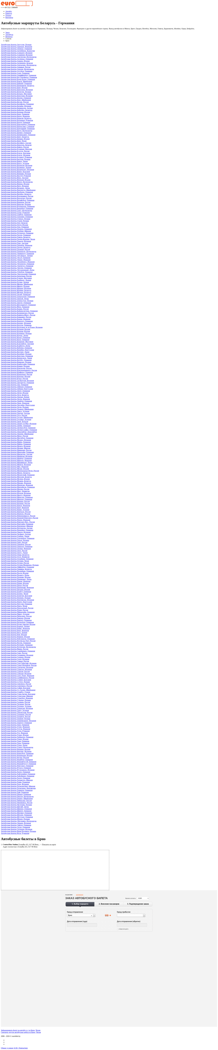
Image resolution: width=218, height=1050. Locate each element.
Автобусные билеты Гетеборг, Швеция (16, 231)
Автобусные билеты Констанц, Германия (17, 356)
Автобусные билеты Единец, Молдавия (16, 278)
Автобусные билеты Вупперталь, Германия (18, 206)
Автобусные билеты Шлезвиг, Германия (16, 813)
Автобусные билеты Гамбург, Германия (16, 215)
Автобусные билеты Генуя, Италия (14, 225)
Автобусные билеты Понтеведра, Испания (17, 600)
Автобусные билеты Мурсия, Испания (16, 493)
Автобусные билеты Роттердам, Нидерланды (18, 647)
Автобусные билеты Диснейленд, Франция (18, 262)
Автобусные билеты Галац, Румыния (15, 213)
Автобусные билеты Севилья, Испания (16, 674)
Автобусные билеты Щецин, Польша (15, 819)
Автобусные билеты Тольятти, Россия (15, 717)
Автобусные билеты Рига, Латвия (14, 633)
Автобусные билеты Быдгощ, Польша (15, 159)
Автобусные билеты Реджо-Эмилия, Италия (18, 624)
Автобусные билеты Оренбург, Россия (16, 544)
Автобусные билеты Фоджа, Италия (15, 758)
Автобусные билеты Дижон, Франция (15, 260)
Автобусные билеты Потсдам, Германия (16, 604)
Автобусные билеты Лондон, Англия (15, 413)
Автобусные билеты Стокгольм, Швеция (17, 696)
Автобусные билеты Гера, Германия (15, 227)
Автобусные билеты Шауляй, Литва (15, 807)
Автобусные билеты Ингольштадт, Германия (18, 305)
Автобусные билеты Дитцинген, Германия (17, 264)
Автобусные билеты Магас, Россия (14, 436)
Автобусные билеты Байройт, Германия (16, 83)
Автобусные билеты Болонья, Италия (15, 112)
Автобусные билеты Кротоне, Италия (15, 376)
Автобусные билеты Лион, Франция (15, 403)
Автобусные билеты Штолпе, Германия (16, 815)
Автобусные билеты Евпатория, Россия (16, 276)
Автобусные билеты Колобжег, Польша (16, 354)
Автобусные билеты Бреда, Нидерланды (16, 131)
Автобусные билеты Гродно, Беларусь (15, 247)
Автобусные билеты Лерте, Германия (15, 391)
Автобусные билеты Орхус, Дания (14, 553)
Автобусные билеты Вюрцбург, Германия (17, 208)
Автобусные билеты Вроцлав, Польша (16, 204)
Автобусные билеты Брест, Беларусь (15, 137)
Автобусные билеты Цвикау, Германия (16, 794)
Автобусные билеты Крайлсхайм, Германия (18, 364)
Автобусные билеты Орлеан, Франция (16, 549)
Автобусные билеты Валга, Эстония (15, 163)
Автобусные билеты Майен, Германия (16, 442)
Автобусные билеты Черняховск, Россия (16, 803)
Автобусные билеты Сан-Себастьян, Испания (18, 663)
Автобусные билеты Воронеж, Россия (15, 202)
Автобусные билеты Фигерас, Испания (16, 751)
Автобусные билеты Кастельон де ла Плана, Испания (21, 327)
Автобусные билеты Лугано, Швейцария (17, 417)
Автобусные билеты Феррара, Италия (15, 749)
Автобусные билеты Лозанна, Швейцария (17, 409)
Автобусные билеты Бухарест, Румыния (16, 157)
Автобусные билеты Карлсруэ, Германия (17, 321)
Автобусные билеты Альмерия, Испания (16, 55)
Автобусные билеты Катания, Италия (15, 329)
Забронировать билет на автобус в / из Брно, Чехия (20, 1030)
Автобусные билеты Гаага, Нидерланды (16, 210)
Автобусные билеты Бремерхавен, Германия (18, 135)
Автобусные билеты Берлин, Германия (16, 98)
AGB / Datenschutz (21, 1048)
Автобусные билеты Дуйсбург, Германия (16, 272)
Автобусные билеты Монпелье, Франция (17, 485)
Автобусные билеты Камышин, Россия (16, 317)
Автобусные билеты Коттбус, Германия (16, 360)
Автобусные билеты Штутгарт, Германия (17, 817)
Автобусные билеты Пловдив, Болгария (16, 596)
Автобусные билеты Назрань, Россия (15, 501)
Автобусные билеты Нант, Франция (15, 508)
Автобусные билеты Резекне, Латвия (15, 626)
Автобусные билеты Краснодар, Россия (16, 368)
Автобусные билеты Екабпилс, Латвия (16, 280)
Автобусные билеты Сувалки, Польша (16, 700)
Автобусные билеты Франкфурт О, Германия (18, 764)
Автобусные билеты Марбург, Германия (16, 458)
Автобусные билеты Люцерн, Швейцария (17, 434)
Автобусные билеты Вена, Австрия (14, 178)
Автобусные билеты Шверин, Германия (16, 809)
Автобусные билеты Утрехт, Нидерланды (17, 747)
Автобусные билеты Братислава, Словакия (17, 126)
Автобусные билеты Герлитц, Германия (16, 229)
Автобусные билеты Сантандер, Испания (17, 667)
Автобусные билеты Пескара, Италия (15, 590)
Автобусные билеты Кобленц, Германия (16, 348)
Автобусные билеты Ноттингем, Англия (16, 528)
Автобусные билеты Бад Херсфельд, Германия (19, 77)
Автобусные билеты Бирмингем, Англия (17, 108)
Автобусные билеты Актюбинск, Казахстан (18, 51)
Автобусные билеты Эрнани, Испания (16, 823)
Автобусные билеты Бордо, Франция (15, 116)
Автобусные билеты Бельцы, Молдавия (16, 94)
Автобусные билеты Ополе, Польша (15, 540)
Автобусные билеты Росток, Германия (16, 643)
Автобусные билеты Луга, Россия (14, 415)
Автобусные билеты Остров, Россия (15, 563)
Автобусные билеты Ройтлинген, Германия (18, 639)
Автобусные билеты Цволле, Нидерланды (17, 796)
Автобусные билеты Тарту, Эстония (15, 710)
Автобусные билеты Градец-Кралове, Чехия (18, 239)
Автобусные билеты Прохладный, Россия (17, 608)
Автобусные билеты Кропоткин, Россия (16, 374)
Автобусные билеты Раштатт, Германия (16, 620)
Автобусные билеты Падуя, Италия (14, 573)
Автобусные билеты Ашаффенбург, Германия (18, 75)
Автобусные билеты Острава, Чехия (15, 561)
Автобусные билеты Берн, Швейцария (16, 100)
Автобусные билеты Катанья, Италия (15, 331)
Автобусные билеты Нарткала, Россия (16, 512)
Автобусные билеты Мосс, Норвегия (15, 491)
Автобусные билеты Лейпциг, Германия (16, 387)
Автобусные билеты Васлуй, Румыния (16, 176)
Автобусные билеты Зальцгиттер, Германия (18, 297)
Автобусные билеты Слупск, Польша (15, 682)
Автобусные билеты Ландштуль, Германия (17, 383)
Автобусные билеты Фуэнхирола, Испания (17, 770)
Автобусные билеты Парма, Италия (15, 583)
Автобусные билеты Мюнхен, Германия (16, 499)
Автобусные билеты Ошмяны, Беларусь (16, 569)
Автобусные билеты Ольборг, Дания (15, 536)
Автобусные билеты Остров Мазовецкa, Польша (20, 565)
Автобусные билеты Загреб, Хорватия (15, 294)
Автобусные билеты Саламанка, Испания (17, 655)
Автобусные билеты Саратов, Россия (15, 671)
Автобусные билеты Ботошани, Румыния (17, 120)
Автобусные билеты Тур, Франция (14, 733)
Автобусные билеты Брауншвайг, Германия (18, 129)
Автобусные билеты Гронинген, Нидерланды (18, 251)
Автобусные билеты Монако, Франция (16, 483)
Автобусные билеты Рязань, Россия (14, 649)
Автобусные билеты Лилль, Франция (15, 399)
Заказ (7, 32)
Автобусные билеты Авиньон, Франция (16, 47)
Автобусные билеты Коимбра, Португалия (17, 350)
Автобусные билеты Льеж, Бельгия (14, 422)
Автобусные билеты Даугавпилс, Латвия (17, 256)
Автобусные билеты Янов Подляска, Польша (18, 831)
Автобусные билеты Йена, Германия (15, 307)
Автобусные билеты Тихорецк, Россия (16, 714)
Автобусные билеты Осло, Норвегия (15, 557)
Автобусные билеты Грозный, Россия (15, 249)
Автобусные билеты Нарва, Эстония (15, 510)
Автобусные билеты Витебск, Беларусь (16, 194)
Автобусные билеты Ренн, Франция (15, 630)
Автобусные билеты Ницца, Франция (15, 520)
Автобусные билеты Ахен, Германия (15, 73)
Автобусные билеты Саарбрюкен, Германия (18, 651)
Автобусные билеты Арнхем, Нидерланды (17, 69)
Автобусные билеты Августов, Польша (16, 45)
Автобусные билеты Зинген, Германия (16, 303)
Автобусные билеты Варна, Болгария (15, 172)
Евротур (8, 13)
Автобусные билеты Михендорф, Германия (18, 475)
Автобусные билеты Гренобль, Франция (16, 245)
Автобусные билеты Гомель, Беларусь (15, 237)
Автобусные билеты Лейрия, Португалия (17, 389)
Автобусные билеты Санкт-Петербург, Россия (18, 665)
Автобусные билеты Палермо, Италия (15, 577)
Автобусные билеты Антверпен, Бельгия (17, 63)
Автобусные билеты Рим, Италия (14, 635)
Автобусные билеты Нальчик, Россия (15, 503)
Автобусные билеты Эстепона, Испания (16, 829)
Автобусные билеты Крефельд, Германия (17, 372)
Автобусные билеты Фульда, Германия (16, 768)
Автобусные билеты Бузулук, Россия (15, 151)
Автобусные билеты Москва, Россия (15, 489)
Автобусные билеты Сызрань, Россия (15, 702)
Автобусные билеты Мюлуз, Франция (15, 495)
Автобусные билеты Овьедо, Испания (15, 532)
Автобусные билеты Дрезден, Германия (16, 268)
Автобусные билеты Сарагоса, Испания (16, 669)
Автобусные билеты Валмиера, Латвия (16, 167)
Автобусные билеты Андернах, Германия (17, 59)
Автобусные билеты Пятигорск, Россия (16, 616)
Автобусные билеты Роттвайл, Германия (16, 645)
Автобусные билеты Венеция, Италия (15, 180)
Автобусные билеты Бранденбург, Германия (18, 124)
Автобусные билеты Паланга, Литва (15, 575)
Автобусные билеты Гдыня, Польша (15, 221)
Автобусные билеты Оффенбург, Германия (17, 567)
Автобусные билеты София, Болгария (15, 688)
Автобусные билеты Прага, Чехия (14, 606)
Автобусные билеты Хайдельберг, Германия (18, 774)
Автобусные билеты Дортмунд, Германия (17, 266)
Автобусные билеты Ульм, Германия (15, 741)
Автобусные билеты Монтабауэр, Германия (18, 487)
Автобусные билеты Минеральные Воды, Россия (20, 471)
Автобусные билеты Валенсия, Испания (16, 165)
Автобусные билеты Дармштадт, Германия (17, 254)
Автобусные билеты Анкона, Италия (15, 61)
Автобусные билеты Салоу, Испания (15, 659)
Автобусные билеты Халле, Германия (15, 778)
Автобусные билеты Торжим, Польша (15, 719)
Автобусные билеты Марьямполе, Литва (16, 462)
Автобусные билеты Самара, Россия (15, 661)
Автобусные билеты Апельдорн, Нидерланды (18, 65)
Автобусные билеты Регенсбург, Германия (17, 622)
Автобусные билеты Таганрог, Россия (15, 704)
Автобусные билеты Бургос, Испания (15, 155)
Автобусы (9, 35)
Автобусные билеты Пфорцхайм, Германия (18, 612)
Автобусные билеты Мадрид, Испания (16, 440)
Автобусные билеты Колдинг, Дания (15, 352)
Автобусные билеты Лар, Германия (14, 385)
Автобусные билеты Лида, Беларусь (15, 395)
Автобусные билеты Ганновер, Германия (17, 217)
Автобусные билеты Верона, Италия (15, 184)
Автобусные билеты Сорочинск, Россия (16, 686)
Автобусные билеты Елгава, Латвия (15, 282)
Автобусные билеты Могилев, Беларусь (16, 477)
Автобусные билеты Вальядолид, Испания (17, 170)
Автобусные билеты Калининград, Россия (17, 313)
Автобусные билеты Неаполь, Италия (15, 514)
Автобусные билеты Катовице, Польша (16, 333)
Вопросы (8, 37)
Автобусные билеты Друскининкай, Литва (17, 270)
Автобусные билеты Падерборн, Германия (17, 571)
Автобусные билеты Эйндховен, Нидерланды (18, 821)
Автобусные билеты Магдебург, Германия (17, 438)
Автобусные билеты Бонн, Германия (15, 114)
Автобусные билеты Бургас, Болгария (15, 153)
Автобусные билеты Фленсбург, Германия (17, 753)
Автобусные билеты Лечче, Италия (14, 393)
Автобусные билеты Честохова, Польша (16, 805)
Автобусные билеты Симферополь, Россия (17, 678)
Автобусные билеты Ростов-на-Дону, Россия (18, 641)
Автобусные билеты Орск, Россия (14, 551)
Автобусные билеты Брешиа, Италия (15, 139)
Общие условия (7, 1048)
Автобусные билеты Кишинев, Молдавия (17, 342)
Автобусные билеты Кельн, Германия (15, 338)
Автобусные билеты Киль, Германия (15, 340)
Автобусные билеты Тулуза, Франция (15, 729)
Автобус (8, 11)
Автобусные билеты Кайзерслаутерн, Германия (19, 311)
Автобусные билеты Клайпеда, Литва (15, 346)
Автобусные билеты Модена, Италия (15, 479)
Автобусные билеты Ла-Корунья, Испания (17, 381)
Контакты (9, 17)
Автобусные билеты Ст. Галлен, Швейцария (18, 690)
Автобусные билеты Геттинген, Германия (17, 233)
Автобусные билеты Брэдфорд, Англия (16, 143)
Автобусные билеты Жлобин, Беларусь (16, 290)
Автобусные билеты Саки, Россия (14, 653)
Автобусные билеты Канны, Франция (15, 319)
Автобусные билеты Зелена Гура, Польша (17, 301)
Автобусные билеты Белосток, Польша (16, 92)
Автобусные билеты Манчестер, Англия (16, 454)
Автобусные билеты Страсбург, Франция (17, 698)
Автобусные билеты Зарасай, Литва (15, 299)
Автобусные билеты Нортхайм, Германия (17, 524)
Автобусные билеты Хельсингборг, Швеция (18, 786)
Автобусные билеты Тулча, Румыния (15, 731)
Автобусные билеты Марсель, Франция (16, 460)
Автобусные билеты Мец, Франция (14, 467)
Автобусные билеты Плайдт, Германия (16, 592)
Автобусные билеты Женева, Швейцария (17, 284)
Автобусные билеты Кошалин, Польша (16, 362)
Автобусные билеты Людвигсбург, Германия (18, 428)
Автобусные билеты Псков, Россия (14, 610)
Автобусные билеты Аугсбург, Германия (16, 71)
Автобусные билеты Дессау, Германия (15, 258)
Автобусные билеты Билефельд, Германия (17, 104)
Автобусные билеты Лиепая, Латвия (15, 397)
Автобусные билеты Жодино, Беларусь (16, 292)
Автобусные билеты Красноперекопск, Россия (19, 370)
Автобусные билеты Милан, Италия (15, 469)
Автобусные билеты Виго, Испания (15, 186)
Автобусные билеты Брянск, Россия (15, 147)
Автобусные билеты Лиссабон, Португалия (18, 405)
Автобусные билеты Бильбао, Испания (16, 106)
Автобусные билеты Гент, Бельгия (14, 223)
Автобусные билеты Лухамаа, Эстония (16, 419)
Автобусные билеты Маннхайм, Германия (17, 452)
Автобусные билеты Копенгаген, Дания (16, 358)
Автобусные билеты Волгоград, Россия (16, 198)
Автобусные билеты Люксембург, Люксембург (19, 432)
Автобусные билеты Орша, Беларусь (15, 555)
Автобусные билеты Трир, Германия (15, 725)
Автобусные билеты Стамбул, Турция (15, 692)
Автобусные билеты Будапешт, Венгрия (16, 149)
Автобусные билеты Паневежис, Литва (16, 579)
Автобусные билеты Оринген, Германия (16, 546)
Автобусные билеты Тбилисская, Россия (16, 712)
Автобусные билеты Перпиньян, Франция (17, 587)
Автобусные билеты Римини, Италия (15, 637)
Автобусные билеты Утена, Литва (14, 745)
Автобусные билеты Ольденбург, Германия (17, 538)
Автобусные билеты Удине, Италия (14, 739)
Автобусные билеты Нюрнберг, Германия (17, 530)
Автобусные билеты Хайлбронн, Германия (17, 776)
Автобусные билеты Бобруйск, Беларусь (16, 110)
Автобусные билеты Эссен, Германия (15, 827)
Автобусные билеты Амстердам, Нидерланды (18, 57)
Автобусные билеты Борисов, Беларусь (16, 118)
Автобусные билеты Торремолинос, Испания (18, 721)
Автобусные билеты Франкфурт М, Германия (18, 762)
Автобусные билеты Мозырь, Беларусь (16, 481)
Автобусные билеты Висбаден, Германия (17, 192)
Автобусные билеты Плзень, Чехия (14, 594)
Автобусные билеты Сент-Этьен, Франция (17, 676)
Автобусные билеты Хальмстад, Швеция (17, 780)
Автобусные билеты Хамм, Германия (15, 782)
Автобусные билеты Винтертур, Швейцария (18, 190)
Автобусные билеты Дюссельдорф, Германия (18, 274)
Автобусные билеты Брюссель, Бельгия (16, 145)
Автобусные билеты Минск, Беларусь (15, 473)
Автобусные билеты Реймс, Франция (15, 628)
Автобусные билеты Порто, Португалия (16, 602)
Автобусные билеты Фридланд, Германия (17, 766)
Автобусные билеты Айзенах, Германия (16, 49)
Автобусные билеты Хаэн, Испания (15, 784)
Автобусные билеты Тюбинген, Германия (17, 737)
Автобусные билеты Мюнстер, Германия (17, 497)
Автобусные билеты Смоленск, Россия (16, 684)
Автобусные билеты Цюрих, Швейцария (17, 798)
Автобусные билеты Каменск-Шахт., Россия (18, 315)
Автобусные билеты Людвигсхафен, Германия (19, 430)
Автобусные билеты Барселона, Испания (17, 90)
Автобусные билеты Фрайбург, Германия (17, 760)
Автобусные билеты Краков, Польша (15, 366)
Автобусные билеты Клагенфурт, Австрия (17, 344)
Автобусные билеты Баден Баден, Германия (18, 79)
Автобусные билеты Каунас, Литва (14, 335)
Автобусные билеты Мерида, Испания (16, 465)
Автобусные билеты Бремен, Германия (16, 133)
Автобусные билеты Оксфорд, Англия (16, 534)
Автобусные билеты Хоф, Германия (15, 792)
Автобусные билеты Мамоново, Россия (16, 450)
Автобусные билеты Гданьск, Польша (15, 219)
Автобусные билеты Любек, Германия (16, 426)
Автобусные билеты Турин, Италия (14, 735)
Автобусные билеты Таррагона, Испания (17, 708)
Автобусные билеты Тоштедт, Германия (16, 723)
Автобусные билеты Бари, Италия (14, 88)
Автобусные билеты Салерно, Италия (15, 657)
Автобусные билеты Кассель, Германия (16, 325)
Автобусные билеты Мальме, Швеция (15, 448)
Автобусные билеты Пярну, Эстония (15, 614)
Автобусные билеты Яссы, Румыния (15, 833)
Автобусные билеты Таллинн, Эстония (16, 706)
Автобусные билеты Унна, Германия (15, 743)
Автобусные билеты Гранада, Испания (16, 241)
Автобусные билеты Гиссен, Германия (16, 235)
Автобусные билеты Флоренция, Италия (16, 755)
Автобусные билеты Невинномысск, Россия (18, 516)
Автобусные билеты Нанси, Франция (15, 506)
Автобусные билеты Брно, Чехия (13, 141)
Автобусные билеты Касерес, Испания (16, 323)
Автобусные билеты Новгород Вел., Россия (18, 522)
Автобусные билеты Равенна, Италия (15, 618)
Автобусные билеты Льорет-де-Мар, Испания (18, 424)
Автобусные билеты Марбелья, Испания (16, 456)
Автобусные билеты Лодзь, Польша (15, 407)
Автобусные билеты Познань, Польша (16, 598)
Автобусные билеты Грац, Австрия (14, 243)
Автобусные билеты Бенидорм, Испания (16, 96)
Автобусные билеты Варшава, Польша (16, 174)
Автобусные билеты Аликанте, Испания (16, 53)
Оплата (8, 15)
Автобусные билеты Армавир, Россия (15, 67)
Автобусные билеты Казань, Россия (15, 309)
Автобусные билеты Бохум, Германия (15, 122)
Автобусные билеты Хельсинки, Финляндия (18, 788)
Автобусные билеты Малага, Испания (15, 446)
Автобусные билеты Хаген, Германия (15, 772)
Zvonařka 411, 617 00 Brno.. (28, 844)
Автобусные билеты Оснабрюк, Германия (17, 559)
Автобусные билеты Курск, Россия (14, 378)
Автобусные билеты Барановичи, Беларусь (17, 86)
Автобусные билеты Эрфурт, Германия (16, 825)
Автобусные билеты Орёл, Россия (14, 542)
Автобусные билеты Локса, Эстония (15, 411)
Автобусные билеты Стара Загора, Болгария (18, 694)
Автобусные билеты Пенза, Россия (14, 585)
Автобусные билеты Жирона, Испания (16, 288)
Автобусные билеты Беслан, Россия (15, 102)
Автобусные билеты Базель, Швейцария (16, 81)
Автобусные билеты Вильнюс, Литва (15, 188)
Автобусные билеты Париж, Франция (15, 581)
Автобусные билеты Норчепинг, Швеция (17, 526)
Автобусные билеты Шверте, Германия (16, 811)
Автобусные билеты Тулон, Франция (15, 727)
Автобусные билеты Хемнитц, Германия (16, 790)
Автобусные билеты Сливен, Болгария (16, 680)
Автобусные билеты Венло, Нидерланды (17, 182)
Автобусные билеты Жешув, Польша (15, 286)
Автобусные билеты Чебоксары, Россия (16, 801)
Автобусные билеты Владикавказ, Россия (17, 196)
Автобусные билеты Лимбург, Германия (16, 401)
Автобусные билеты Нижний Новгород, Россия (19, 518)
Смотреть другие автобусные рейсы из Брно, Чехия (21, 1032)
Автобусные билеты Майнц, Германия (16, 444)
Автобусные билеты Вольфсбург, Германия (17, 200)
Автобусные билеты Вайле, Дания (14, 161)
